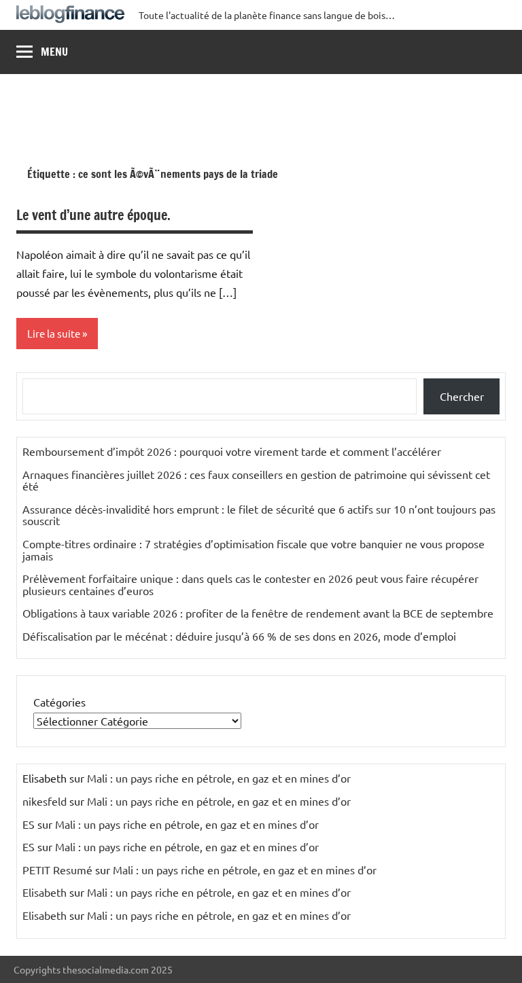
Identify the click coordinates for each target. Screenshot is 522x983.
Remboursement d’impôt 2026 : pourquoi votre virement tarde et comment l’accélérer (231, 451)
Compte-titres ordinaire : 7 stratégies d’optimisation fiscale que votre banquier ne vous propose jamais (253, 549)
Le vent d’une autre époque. (93, 215)
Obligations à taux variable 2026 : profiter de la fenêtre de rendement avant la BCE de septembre (257, 613)
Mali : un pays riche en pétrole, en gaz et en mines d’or (219, 778)
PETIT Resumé (57, 869)
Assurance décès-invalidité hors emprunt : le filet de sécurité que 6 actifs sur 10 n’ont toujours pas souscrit (258, 515)
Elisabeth (44, 892)
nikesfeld (44, 801)
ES (28, 824)
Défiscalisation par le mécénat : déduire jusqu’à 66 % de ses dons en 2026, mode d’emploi (239, 636)
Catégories (59, 702)
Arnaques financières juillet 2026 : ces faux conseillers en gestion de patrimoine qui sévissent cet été (256, 480)
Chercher (462, 396)
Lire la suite (53, 333)
